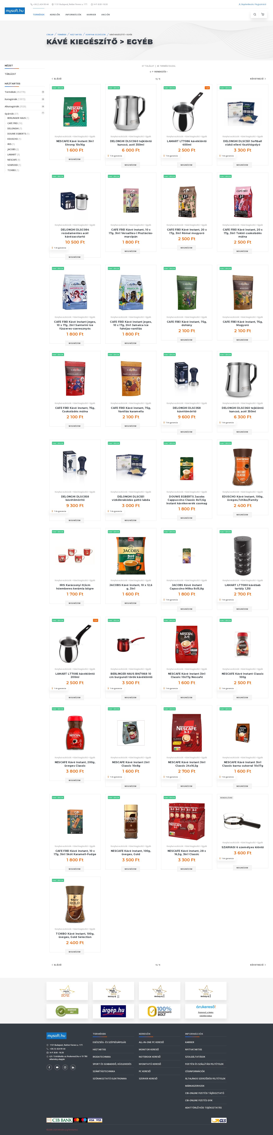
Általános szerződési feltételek (205, 1078)
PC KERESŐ (145, 1071)
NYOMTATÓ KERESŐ (150, 1063)
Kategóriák (15, 99)
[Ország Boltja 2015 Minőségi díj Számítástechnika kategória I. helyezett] (159, 990)
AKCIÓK (105, 14)
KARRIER (91, 14)
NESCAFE (13, 159)
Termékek (15, 91)
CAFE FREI (14, 123)
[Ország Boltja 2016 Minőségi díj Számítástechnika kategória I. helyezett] (206, 990)
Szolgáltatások (195, 1056)
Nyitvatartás (193, 1049)
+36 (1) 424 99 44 (41, 4)
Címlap (50, 34)
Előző (58, 78)
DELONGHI (14, 128)
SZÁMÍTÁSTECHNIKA (104, 1071)
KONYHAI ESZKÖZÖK (96, 34)
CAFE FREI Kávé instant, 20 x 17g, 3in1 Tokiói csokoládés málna (242, 233)
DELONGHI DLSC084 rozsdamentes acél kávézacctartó (75, 233)
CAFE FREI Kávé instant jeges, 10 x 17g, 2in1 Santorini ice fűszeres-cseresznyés (75, 325)
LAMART (13, 154)
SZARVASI (14, 164)
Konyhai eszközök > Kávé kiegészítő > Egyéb (75, 136)
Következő (257, 78)
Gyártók (11, 113)
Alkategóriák (15, 106)
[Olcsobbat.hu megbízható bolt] (159, 1011)
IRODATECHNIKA (102, 1056)
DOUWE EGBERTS (18, 133)
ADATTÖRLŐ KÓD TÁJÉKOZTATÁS (203, 1107)
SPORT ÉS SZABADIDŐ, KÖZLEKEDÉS (112, 1063)
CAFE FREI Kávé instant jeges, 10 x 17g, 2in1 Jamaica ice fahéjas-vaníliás (131, 325)
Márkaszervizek (194, 1085)
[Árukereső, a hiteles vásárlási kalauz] (67, 1010)
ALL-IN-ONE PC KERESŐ (151, 1042)
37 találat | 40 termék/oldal (159, 66)
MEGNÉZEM (75, 159)
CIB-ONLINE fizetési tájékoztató (204, 1093)
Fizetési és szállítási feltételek (204, 1063)
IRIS (11, 144)
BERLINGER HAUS (18, 117)
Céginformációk (195, 1071)
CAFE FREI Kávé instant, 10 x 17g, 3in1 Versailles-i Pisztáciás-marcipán (131, 233)
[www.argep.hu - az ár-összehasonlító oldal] (113, 1011)
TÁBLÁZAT (10, 73)
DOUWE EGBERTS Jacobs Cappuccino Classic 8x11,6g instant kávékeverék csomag (186, 500)
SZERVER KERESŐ (148, 1078)
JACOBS (13, 149)
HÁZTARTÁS (76, 34)
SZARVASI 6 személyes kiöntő (243, 847)
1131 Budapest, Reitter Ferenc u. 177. (71, 4)
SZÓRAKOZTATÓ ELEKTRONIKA (110, 1078)
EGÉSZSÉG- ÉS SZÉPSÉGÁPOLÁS (109, 1042)
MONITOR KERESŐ (149, 1049)
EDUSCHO (14, 138)
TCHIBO (13, 170)
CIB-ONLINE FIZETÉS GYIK (198, 1100)
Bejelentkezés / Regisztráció (253, 4)
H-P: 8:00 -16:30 (101, 4)
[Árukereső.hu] (205, 1007)
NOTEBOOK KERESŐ (150, 1056)
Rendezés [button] (160, 71)
